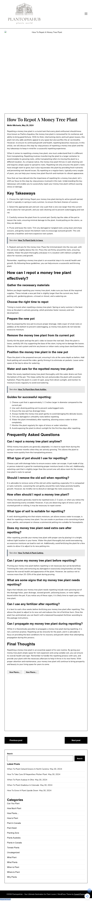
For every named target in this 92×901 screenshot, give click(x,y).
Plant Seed (12, 828)
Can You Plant (13, 803)
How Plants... (14, 672)
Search (10, 753)
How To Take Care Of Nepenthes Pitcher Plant (27, 774)
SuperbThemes (79, 894)
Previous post (16, 740)
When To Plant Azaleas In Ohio (20, 779)
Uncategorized (13, 852)
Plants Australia (13, 837)
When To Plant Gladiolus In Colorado (23, 785)
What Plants (12, 862)
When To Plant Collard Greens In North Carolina (28, 769)
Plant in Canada (14, 823)
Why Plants (12, 877)
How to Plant (12, 818)
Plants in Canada (14, 842)
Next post (76, 740)
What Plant (11, 857)
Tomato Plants (13, 847)
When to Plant (13, 867)
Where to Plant (13, 872)
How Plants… (13, 813)
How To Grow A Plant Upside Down (23, 790)
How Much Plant (14, 808)
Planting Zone (13, 832)
